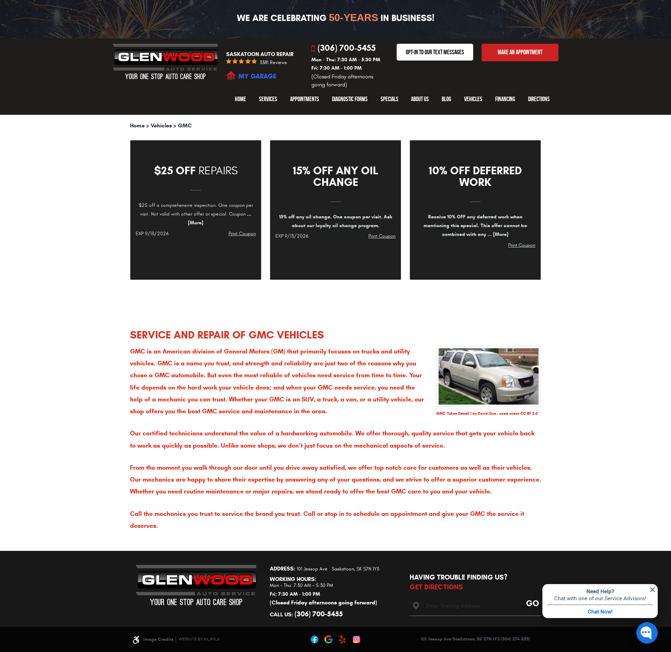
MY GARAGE (257, 76)
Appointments (304, 99)
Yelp (342, 639)
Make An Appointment (520, 52)
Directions (539, 99)
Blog (446, 99)
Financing (505, 99)
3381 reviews (273, 62)
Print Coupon (242, 234)
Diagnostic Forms (350, 99)
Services (268, 99)
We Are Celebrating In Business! (335, 17)
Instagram (356, 639)
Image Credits (158, 639)
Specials (389, 99)
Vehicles (473, 99)
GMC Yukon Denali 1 (453, 413)
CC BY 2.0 (529, 413)
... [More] (497, 234)
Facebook (315, 639)
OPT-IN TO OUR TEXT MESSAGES (435, 52)
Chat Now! (600, 611)
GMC (185, 125)
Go (531, 603)
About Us (420, 99)
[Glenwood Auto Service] (165, 61)
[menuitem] (240, 99)
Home (240, 99)
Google (329, 639)
